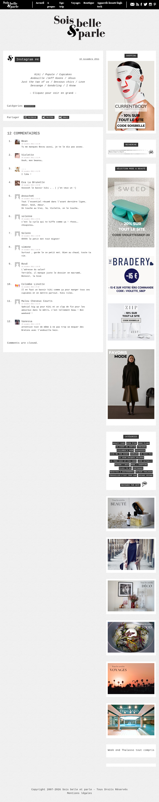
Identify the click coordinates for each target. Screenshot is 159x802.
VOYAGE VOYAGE (146, 475)
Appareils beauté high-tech (110, 4)
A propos (51, 4)
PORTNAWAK (138, 468)
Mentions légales (79, 793)
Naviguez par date (130, 485)
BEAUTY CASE (119, 443)
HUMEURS (134, 454)
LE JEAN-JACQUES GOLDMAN (131, 458)
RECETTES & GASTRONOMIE (122, 472)
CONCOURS (141, 447)
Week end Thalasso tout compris (131, 750)
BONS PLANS (143, 443)
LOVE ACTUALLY (145, 461)
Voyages (75, 2)
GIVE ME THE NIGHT (119, 454)
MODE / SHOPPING (139, 465)
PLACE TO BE (125, 468)
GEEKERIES (29, 106)
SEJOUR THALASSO (144, 472)
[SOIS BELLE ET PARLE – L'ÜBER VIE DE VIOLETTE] (79, 39)
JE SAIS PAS (146, 454)
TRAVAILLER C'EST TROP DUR (123, 475)
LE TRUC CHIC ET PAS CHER (123, 461)
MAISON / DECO (122, 465)
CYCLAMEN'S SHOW (125, 450)
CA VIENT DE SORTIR (126, 447)
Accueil (40, 2)
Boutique (89, 2)
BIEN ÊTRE (131, 443)
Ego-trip (62, 4)
